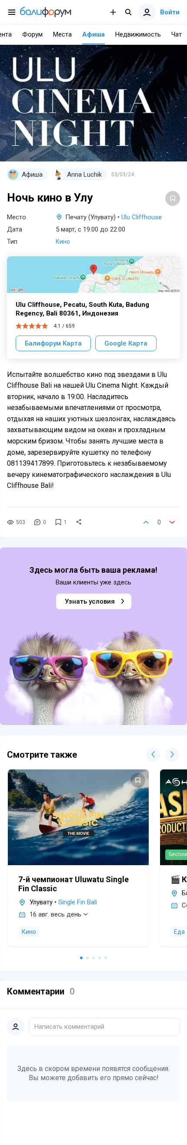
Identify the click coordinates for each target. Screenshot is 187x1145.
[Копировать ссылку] (79, 522)
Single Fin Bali (77, 902)
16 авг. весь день (55, 914)
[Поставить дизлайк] (172, 522)
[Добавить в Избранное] (172, 198)
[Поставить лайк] (146, 522)
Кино (63, 241)
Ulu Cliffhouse (141, 217)
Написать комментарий (69, 1027)
